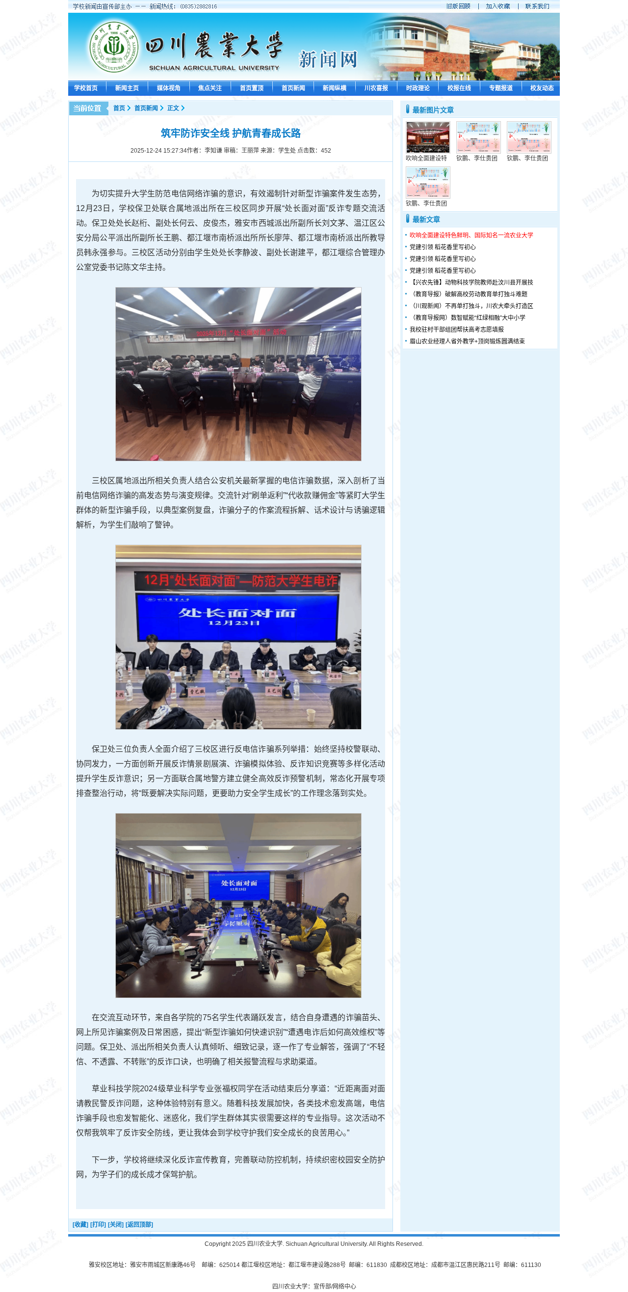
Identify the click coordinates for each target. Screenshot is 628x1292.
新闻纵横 (334, 88)
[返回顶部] (139, 1224)
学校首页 (86, 88)
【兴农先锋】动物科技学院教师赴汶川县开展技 (471, 282)
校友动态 (542, 88)
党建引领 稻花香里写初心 (443, 247)
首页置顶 (251, 88)
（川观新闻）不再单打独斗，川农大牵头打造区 (471, 306)
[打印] (98, 1224)
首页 (119, 108)
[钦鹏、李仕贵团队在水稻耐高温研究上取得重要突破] (478, 151)
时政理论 (418, 88)
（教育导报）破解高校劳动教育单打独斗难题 (468, 294)
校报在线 (459, 88)
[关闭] (116, 1224)
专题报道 (501, 88)
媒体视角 (169, 88)
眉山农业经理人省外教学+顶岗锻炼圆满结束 (467, 341)
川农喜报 (376, 88)
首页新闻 (293, 88)
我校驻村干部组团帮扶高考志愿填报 (457, 329)
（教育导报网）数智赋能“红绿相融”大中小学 (467, 318)
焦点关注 (210, 88)
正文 (173, 108)
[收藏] (80, 1224)
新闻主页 (127, 88)
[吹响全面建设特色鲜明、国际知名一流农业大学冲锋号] (428, 151)
